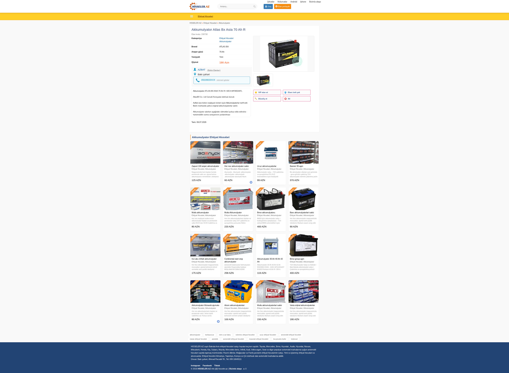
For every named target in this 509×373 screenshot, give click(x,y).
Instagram (195, 365)
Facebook (207, 365)
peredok (215, 339)
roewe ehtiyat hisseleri (198, 339)
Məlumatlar (282, 2)
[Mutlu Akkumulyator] (238, 190)
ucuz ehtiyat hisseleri (268, 335)
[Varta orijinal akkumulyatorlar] (304, 283)
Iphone (303, 2)
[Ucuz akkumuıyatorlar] (271, 144)
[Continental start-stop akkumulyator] (238, 237)
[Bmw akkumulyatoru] (271, 190)
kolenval (294, 339)
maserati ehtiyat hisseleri (258, 339)
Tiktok (217, 365)
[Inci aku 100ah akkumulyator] (205, 237)
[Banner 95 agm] (304, 144)
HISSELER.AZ (195, 23)
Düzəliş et (262, 99)
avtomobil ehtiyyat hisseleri (233, 339)
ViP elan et (263, 92)
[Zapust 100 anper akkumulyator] (205, 144)
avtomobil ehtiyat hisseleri (291, 335)
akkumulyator (195, 335)
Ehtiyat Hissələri (210, 23)
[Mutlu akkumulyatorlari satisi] (271, 283)
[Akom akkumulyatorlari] (238, 283)
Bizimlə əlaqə (315, 2)
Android (293, 2)
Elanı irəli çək (294, 92)
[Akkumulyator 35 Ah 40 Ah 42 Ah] (271, 237)
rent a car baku (225, 335)
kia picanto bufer (279, 339)
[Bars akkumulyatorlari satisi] (304, 190)
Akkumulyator (224, 23)
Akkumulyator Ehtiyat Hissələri (210, 137)
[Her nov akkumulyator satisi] (238, 144)
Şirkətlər (270, 2)
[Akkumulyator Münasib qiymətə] (205, 283)
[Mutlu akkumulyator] (205, 190)
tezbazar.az (209, 335)
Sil (289, 99)
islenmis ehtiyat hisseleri (245, 335)
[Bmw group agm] (304, 237)
